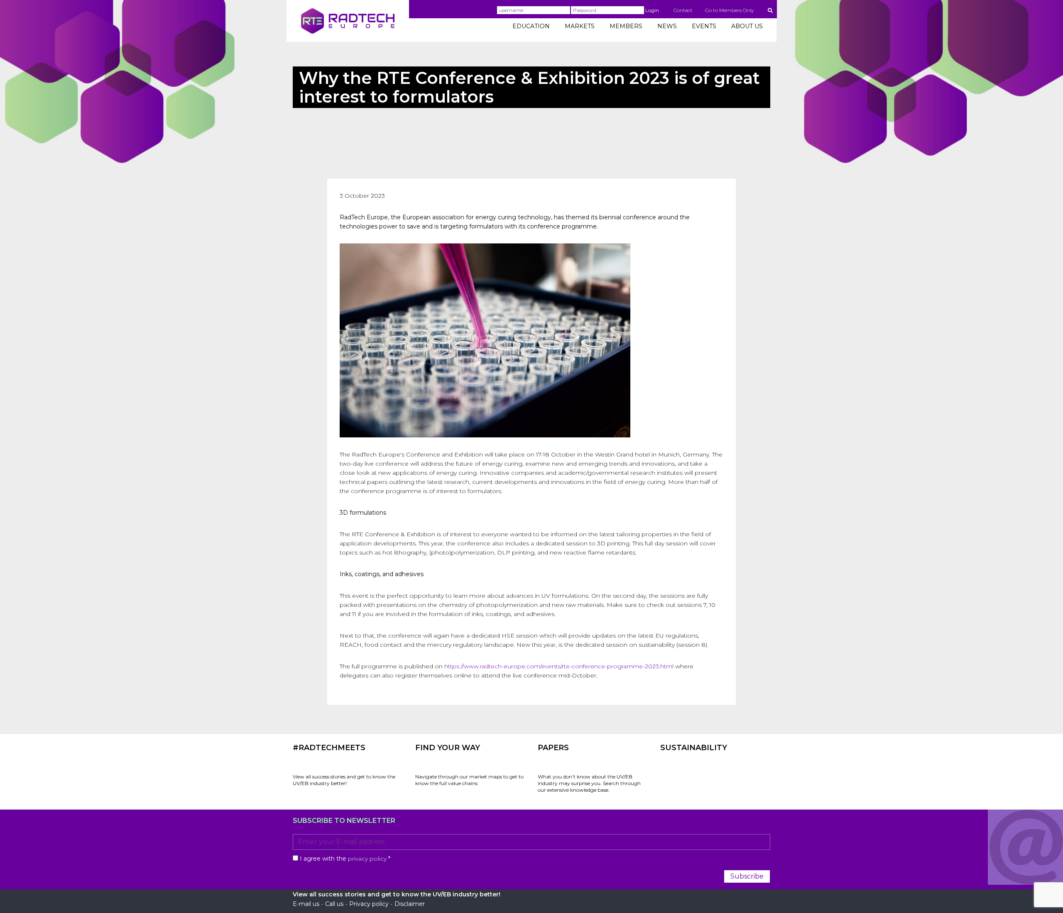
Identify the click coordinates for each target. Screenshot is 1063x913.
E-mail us (306, 904)
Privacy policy (369, 904)
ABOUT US (747, 26)
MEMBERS (626, 26)
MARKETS (580, 26)
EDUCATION (531, 26)
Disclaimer (409, 904)
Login (652, 10)
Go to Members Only (729, 10)
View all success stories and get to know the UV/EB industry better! (344, 779)
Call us (334, 904)
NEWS (667, 26)
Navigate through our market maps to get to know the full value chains (469, 779)
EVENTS (704, 26)
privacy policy (367, 858)
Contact (683, 10)
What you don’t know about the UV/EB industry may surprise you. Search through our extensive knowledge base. (589, 783)
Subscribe (747, 876)
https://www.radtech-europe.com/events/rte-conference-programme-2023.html (559, 666)
